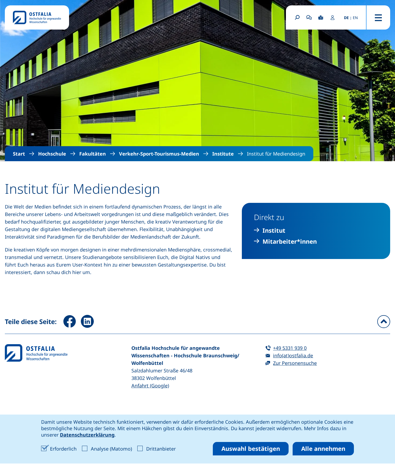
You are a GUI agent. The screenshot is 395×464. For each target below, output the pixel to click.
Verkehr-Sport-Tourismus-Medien (159, 153)
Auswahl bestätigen (250, 448)
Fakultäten (92, 153)
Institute (223, 153)
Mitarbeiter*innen (290, 241)
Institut (274, 230)
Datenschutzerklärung (87, 434)
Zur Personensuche (295, 363)
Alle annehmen (323, 448)
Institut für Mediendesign (276, 153)
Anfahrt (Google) (150, 385)
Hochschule (52, 153)
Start (19, 153)
